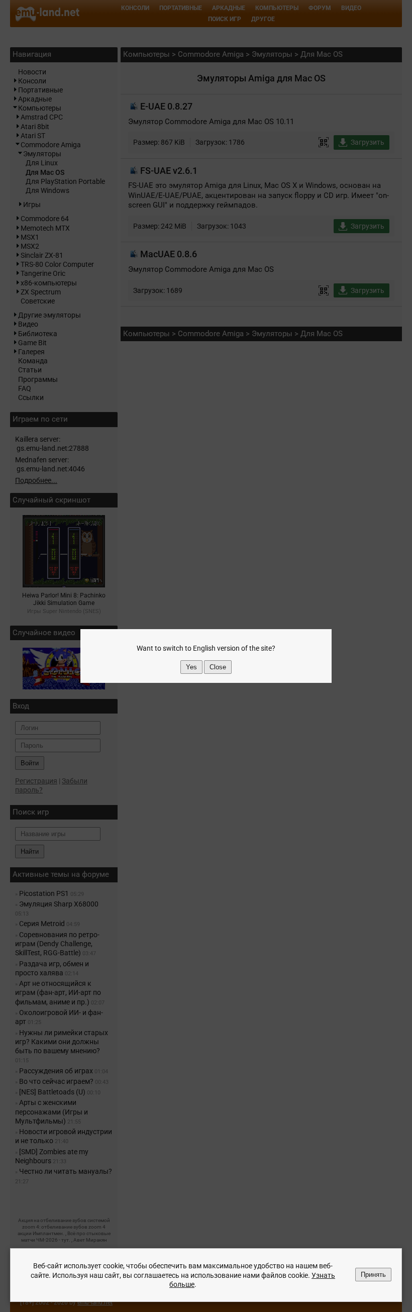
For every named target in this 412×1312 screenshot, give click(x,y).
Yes (191, 667)
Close (218, 667)
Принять (373, 1274)
